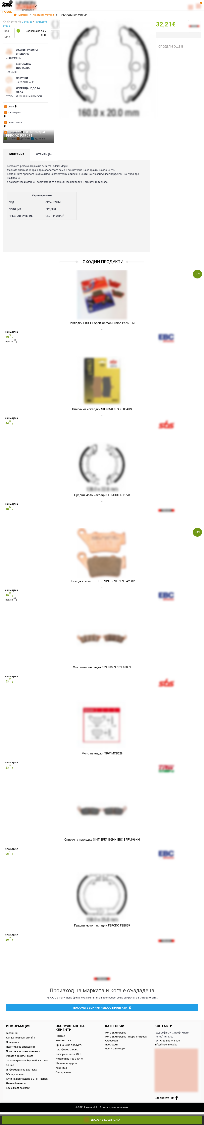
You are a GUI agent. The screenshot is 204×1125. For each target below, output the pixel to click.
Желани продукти (66, 1063)
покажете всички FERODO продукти (100, 1007)
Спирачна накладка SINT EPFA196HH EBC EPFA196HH (102, 839)
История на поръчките (69, 1058)
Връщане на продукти (69, 1044)
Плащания (12, 1042)
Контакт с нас (64, 1040)
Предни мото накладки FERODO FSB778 (102, 495)
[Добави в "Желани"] (121, 26)
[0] (190, 7)
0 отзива (27, 21)
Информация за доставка (21, 1069)
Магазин (23, 15)
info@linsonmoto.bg (166, 1044)
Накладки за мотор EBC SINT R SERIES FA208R (102, 581)
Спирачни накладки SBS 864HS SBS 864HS (102, 409)
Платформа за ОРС (67, 1049)
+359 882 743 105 (170, 1040)
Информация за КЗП (68, 1054)
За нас (10, 1065)
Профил (60, 1035)
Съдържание (63, 1072)
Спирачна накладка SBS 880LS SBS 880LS (102, 667)
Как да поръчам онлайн (20, 1037)
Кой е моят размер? (18, 1087)
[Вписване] (35, 5)
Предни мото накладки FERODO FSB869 (102, 925)
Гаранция (12, 1033)
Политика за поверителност (23, 1051)
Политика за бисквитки (20, 1046)
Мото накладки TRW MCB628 (102, 753)
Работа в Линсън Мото (19, 1055)
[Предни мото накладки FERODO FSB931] (55, 24)
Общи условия (15, 1074)
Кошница (61, 1067)
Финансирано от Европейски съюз (27, 1060)
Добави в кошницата (105, 1119)
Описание (16, 154)
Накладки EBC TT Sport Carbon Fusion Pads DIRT (102, 323)
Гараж (7, 11)
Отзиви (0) (44, 154)
